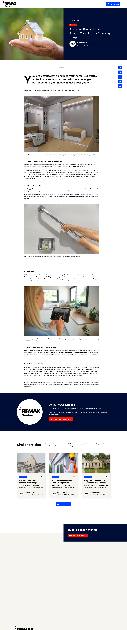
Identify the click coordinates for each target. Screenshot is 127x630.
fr (123, 4)
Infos (92, 4)
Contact (101, 4)
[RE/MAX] (9, 4)
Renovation (73, 24)
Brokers (60, 4)
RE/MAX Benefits (80, 4)
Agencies (69, 4)
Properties (49, 4)
